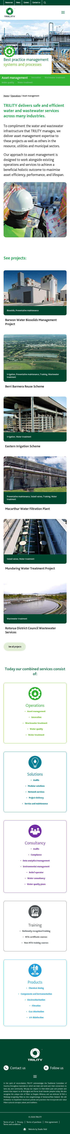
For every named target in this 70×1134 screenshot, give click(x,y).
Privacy (20, 1122)
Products (35, 982)
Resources (9, 2)
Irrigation (11, 374)
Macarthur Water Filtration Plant (27, 509)
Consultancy (35, 843)
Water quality (8, 82)
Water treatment (25, 82)
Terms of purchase (34, 1122)
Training (43, 374)
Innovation (36, 77)
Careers (26, 2)
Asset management (15, 78)
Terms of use (8, 1122)
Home (6, 96)
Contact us (36, 2)
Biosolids (11, 310)
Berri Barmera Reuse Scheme (24, 386)
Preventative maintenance (27, 310)
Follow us (56, 1068)
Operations (16, 96)
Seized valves (36, 496)
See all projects (14, 646)
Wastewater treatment (55, 77)
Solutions (35, 774)
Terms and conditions (12, 1124)
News (18, 2)
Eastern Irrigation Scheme (22, 446)
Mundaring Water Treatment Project (30, 568)
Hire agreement (51, 1122)
